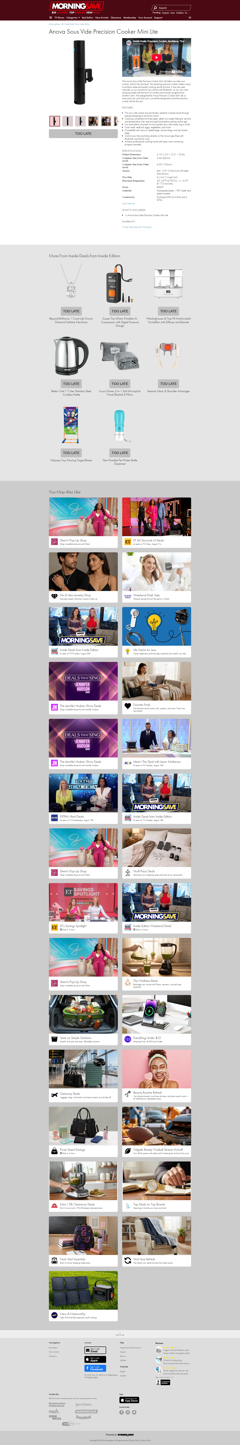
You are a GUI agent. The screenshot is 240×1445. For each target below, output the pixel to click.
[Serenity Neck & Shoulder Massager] (168, 377)
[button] (50, 17)
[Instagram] (128, 1412)
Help (122, 1342)
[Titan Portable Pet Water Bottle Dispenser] (120, 446)
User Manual (128, 203)
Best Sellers (87, 17)
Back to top (120, 1335)
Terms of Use (146, 1440)
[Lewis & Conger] (86, 1404)
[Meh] (60, 1411)
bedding (179, 12)
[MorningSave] (86, 1411)
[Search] (155, 7)
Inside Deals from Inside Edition (77, 24)
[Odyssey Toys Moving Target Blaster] (71, 446)
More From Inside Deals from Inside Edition (84, 256)
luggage (165, 12)
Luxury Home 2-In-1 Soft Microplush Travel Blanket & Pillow (120, 393)
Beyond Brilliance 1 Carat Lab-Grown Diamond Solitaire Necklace (71, 320)
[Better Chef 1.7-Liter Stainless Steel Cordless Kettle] (71, 377)
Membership (129, 17)
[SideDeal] (60, 1417)
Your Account (145, 17)
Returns (123, 1356)
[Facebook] (121, 1412)
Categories (72, 17)
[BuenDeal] (86, 1417)
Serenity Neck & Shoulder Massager (168, 391)
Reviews (159, 1343)
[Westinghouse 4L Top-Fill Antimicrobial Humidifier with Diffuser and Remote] (168, 304)
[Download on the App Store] (129, 1400)
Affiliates (123, 1360)
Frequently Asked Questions (130, 1347)
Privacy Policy (134, 1440)
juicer (172, 12)
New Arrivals (101, 17)
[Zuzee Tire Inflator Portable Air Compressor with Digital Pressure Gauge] (120, 304)
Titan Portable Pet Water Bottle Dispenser (119, 462)
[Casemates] (73, 1424)
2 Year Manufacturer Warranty (137, 227)
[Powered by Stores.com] (120, 1435)
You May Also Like (64, 492)
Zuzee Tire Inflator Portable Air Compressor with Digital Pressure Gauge (120, 322)
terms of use (112, 1375)
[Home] (76, 6)
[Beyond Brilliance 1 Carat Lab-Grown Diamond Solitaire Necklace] (71, 304)
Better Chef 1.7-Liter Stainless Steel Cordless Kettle (71, 393)
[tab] (54, 121)
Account (87, 1342)
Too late (83, 133)
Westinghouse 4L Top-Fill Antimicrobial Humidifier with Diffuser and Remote (168, 320)
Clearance (116, 17)
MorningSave (54, 24)
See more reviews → (164, 1377)
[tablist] (83, 121)
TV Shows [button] (59, 17)
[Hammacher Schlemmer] (60, 1404)
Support (158, 17)
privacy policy (93, 1377)
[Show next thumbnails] (118, 121)
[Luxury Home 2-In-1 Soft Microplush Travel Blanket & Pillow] (120, 377)
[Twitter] (134, 1412)
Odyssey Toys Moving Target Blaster (71, 460)
